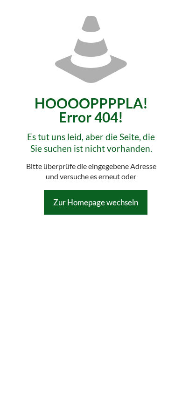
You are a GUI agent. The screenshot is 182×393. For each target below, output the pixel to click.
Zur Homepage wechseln (95, 202)
